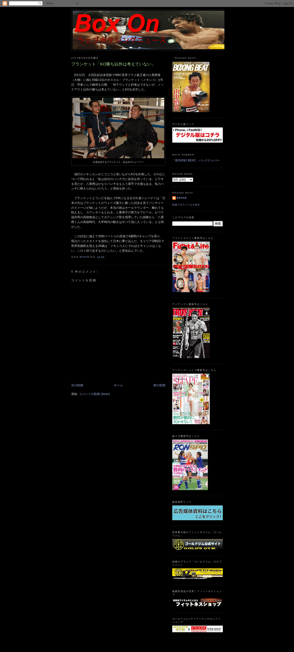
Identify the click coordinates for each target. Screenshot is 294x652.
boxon (182, 198)
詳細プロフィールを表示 (186, 204)
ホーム (118, 385)
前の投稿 (159, 385)
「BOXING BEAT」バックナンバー (196, 160)
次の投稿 (77, 385)
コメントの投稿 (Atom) (94, 394)
